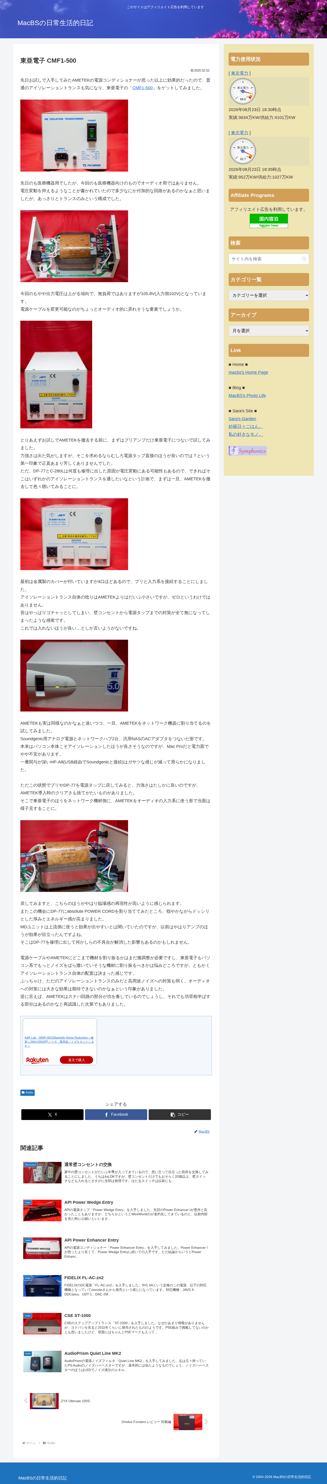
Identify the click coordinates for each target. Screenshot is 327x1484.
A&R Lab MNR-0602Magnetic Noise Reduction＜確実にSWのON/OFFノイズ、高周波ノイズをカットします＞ (59, 1041)
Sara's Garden (242, 418)
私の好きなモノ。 (246, 434)
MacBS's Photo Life (247, 395)
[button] (180, 1114)
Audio (29, 1092)
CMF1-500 (142, 87)
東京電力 (239, 73)
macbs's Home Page (248, 372)
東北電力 (239, 132)
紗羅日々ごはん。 (246, 426)
